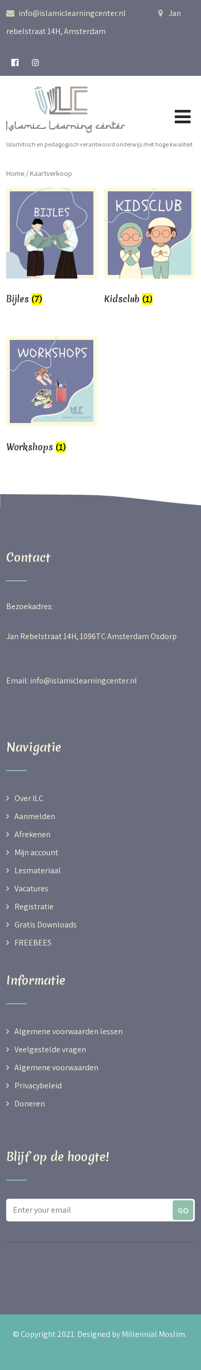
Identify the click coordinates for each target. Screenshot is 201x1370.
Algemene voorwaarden (56, 1067)
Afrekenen (32, 834)
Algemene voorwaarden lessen (68, 1031)
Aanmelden (34, 816)
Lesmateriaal (37, 870)
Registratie (34, 906)
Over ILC (28, 798)
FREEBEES (33, 942)
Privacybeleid (38, 1085)
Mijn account (36, 852)
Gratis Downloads (45, 924)
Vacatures (31, 888)
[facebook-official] (15, 63)
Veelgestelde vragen (50, 1049)
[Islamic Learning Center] (65, 82)
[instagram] (36, 63)
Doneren (29, 1103)
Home (15, 173)
